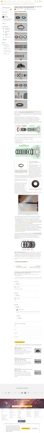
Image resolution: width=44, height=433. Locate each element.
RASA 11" (17, 227)
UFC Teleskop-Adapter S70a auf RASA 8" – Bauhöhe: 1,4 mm (7, 31)
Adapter (25, 9)
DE (41, 1)
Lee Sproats (6, 16)
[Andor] (6, 393)
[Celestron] (38, 393)
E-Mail (15, 329)
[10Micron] (2, 393)
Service (26, 1)
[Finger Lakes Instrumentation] (29, 393)
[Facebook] (36, 417)
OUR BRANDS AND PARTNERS (22, 388)
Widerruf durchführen (20, 421)
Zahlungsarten (19, 412)
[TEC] (25, 393)
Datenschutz (19, 416)
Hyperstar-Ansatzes (30, 223)
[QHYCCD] (19, 393)
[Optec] (15, 393)
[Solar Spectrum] (12, 393)
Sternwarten (5, 1)
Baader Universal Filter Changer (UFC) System (34, 111)
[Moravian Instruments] (9, 393)
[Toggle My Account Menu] (38, 1)
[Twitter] (38, 417)
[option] (41, 3)
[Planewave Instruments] (35, 393)
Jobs (1, 412)
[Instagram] (40, 417)
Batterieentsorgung (3, 418)
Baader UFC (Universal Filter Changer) (7, 28)
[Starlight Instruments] (32, 393)
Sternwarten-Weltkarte (28, 416)
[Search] (35, 1)
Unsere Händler (3, 417)
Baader (28, 9)
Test (32, 9)
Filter (18, 1)
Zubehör (14, 1)
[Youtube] (34, 417)
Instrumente (9, 1)
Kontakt (2, 411)
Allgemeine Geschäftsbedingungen (20, 417)
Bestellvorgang (19, 411)
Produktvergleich (12, 417)
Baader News (11, 411)
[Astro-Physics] (42, 393)
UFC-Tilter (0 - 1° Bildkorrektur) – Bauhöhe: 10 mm (8, 34)
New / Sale (29, 1)
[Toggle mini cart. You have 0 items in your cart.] (40, 1)
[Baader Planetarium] (2, 1)
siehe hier (25, 176)
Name (15, 325)
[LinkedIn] (42, 417)
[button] (11, 1)
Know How (11, 416)
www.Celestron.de (28, 411)
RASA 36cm (22, 227)
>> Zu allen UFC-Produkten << (21, 261)
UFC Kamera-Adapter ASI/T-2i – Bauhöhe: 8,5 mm (8, 37)
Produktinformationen (12, 412)
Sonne (22, 1)
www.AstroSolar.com (28, 412)
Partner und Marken (3, 416)
